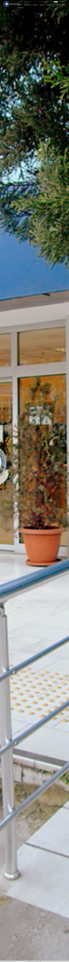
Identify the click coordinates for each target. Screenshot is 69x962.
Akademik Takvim (48, 1)
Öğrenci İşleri (20, 1)
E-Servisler (20, 7)
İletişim (64, 5)
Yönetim (20, 5)
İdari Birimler (27, 5)
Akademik (35, 5)
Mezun (34, 1)
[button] (67, 481)
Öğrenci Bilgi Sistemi (28, 1)
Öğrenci (42, 5)
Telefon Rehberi (41, 1)
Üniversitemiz (49, 5)
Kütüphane (58, 5)
